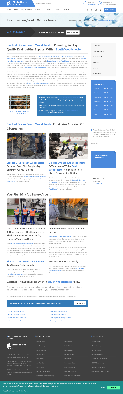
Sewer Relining (96, 346)
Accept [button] (113, 387)
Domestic (96, 62)
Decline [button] (102, 387)
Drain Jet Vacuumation (43, 371)
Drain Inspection (41, 354)
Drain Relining (40, 367)
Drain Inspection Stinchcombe (18, 321)
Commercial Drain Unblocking (45, 376)
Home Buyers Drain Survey (100, 371)
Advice (58, 10)
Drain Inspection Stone (57, 321)
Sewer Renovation (69, 367)
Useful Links (97, 336)
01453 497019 (92, 4)
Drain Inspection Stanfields (17, 318)
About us (96, 45)
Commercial (97, 57)
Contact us (97, 73)
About (16, 10)
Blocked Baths (68, 346)
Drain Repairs (40, 363)
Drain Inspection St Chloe (17, 314)
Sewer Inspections (69, 363)
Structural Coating (97, 354)
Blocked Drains (40, 341)
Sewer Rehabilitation (70, 371)
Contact (66, 10)
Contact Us (80, 303)
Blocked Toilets (68, 350)
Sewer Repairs (96, 341)
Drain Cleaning (40, 346)
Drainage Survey (69, 354)
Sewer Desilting (96, 350)
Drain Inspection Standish (58, 314)
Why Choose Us (26, 10)
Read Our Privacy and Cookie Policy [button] (15, 391)
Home (9, 10)
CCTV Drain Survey (98, 363)
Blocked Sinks (68, 341)
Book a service (110, 9)
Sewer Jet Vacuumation (99, 359)
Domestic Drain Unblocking (72, 376)
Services (38, 10)
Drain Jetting (40, 359)
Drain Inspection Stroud (16, 311)
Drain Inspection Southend (58, 311)
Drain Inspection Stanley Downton (60, 318)
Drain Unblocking (41, 350)
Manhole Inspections (98, 367)
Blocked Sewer (68, 359)
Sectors (48, 10)
